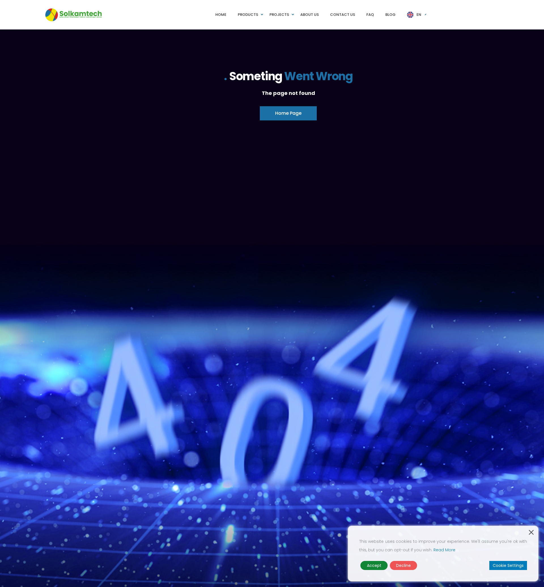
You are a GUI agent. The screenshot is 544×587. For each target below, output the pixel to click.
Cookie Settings (508, 565)
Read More (444, 550)
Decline (403, 565)
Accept (374, 565)
